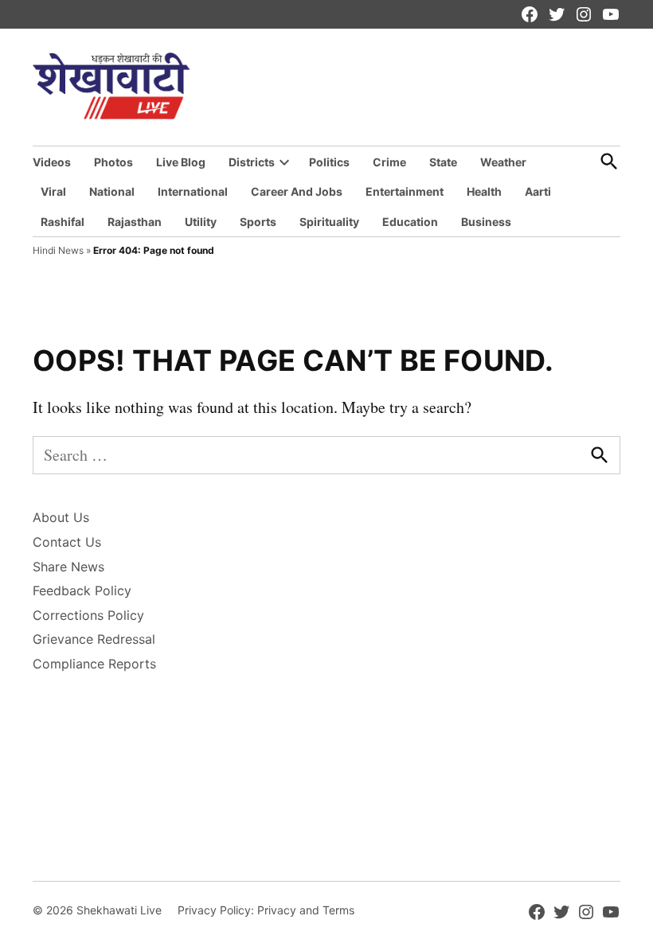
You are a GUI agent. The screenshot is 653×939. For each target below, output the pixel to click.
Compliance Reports (94, 664)
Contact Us (67, 542)
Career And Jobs (296, 191)
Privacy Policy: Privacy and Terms (266, 910)
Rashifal (62, 221)
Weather (503, 162)
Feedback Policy (82, 590)
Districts (252, 162)
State (443, 162)
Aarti (538, 191)
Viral (53, 191)
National (112, 191)
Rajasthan (135, 221)
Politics (329, 162)
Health (484, 191)
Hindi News (58, 250)
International (193, 191)
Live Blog (180, 162)
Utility (201, 221)
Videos (52, 162)
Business (486, 221)
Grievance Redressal (94, 639)
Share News (68, 567)
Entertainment (405, 191)
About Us (61, 517)
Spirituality (329, 221)
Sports (258, 221)
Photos (113, 162)
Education (410, 221)
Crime (389, 162)
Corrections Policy (88, 615)
